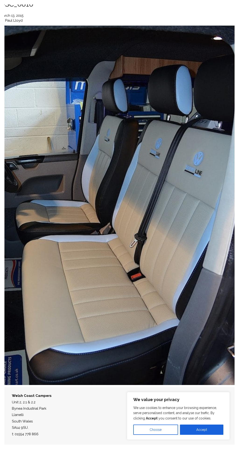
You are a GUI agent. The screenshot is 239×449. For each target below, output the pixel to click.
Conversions (48, 12)
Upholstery (114, 12)
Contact (215, 12)
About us (169, 12)
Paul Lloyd (14, 20)
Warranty (142, 12)
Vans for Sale (82, 12)
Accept (201, 430)
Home (24, 12)
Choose (156, 430)
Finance (192, 12)
